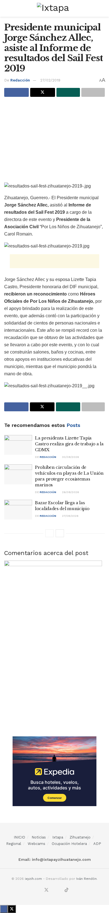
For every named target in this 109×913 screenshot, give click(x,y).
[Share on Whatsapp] (68, 92)
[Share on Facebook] (16, 92)
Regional (13, 844)
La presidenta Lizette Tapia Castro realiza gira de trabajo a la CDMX (69, 443)
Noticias (39, 837)
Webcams (36, 844)
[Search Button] (102, 8)
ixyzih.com (33, 879)
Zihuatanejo (80, 837)
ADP (97, 844)
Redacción (20, 80)
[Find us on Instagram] (53, 890)
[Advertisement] (54, 141)
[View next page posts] (60, 533)
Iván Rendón (86, 879)
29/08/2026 (70, 492)
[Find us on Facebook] (39, 890)
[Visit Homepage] (54, 8)
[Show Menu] (6, 8)
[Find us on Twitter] (46, 890)
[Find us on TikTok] (66, 890)
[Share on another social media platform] (93, 92)
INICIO (19, 837)
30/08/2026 (70, 456)
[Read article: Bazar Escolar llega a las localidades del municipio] (18, 510)
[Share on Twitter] (42, 92)
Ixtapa (57, 837)
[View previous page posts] (49, 533)
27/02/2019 (50, 80)
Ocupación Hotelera (69, 844)
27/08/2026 (70, 515)
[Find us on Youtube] (59, 890)
